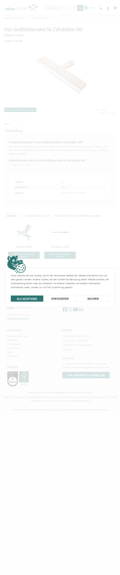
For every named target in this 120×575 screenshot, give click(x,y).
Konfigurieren (60, 299)
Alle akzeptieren (27, 299)
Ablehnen (93, 299)
